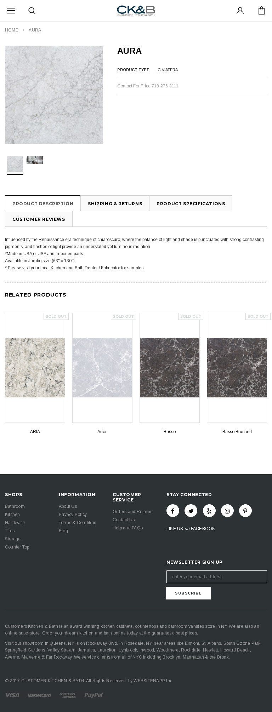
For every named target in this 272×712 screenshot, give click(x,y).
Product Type (133, 70)
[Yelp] (209, 510)
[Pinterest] (245, 510)
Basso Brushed (237, 431)
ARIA (35, 431)
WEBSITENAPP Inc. (153, 680)
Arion (102, 431)
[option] (54, 95)
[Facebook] (172, 510)
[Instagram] (227, 510)
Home (11, 30)
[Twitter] (191, 510)
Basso (170, 431)
